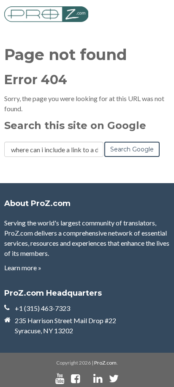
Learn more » (22, 267)
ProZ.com (105, 363)
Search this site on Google (75, 125)
